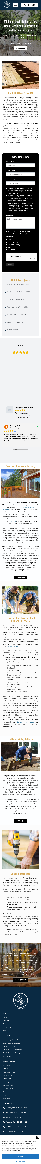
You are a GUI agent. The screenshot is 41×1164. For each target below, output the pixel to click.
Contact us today (25, 722)
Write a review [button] (22, 417)
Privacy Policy (20, 1161)
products (12, 521)
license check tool (13, 646)
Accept (20, 1157)
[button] (38, 1137)
